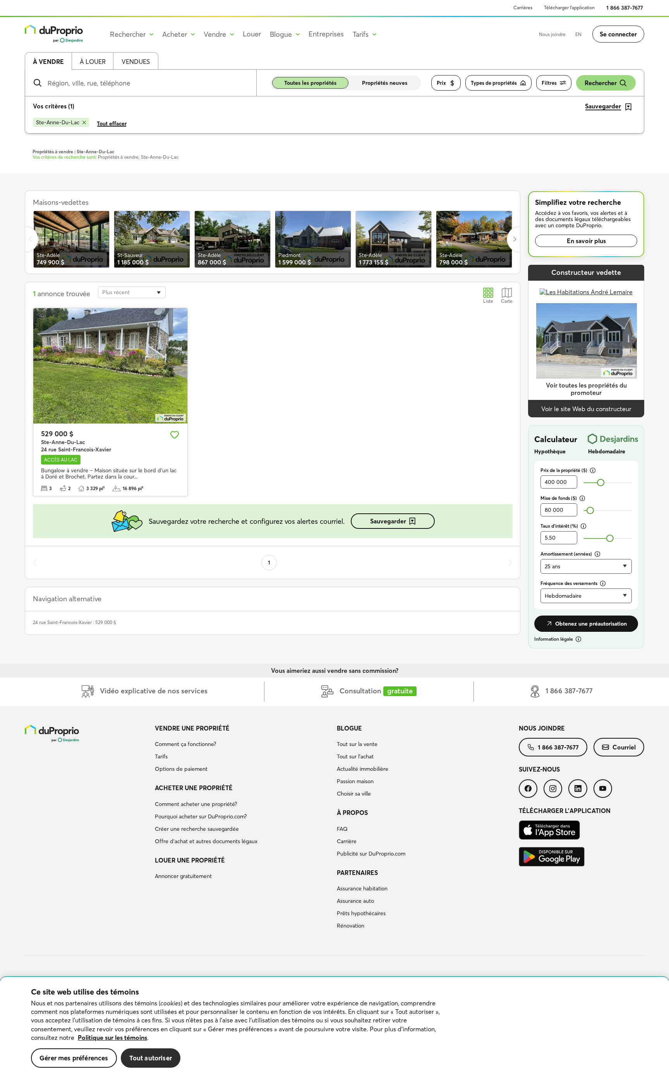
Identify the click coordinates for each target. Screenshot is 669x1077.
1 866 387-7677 (624, 7)
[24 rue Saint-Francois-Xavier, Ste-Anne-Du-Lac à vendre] (110, 366)
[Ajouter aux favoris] (175, 434)
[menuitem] (243, 750)
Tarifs (161, 756)
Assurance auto (355, 900)
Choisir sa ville (354, 793)
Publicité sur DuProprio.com (371, 853)
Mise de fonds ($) (558, 498)
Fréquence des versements (568, 583)
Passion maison (355, 781)
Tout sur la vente (357, 744)
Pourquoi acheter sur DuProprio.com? (201, 816)
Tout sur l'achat (355, 756)
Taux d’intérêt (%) (559, 526)
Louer (252, 33)
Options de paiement (181, 768)
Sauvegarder (388, 521)
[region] (334, 1027)
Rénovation (350, 925)
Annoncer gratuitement (183, 876)
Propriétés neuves (384, 82)
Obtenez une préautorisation (591, 623)
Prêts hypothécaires (361, 913)
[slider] (600, 482)
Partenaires (357, 872)
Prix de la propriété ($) (563, 470)
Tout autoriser (150, 1058)
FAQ (342, 828)
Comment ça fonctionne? (185, 744)
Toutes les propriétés (310, 82)
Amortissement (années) (566, 554)
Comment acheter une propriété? (196, 804)
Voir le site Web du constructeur (586, 409)
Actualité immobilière (362, 768)
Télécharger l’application (569, 7)
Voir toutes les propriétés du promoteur (586, 389)
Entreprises (326, 33)
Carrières (522, 7)
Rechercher (601, 83)
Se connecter (618, 34)
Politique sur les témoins (112, 1037)
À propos (352, 812)
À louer (93, 61)
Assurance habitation (362, 888)
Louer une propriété (190, 860)
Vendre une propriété (192, 728)
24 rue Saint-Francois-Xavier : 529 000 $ (74, 622)
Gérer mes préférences (73, 1058)
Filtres (549, 83)
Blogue (349, 728)
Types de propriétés (494, 83)
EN (578, 34)
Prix (441, 83)
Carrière (347, 841)
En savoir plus (586, 241)
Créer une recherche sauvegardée (197, 828)
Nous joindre (552, 34)
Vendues (136, 61)
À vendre (48, 61)
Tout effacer (112, 123)
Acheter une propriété (194, 788)
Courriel (624, 747)
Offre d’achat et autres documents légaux (206, 841)
